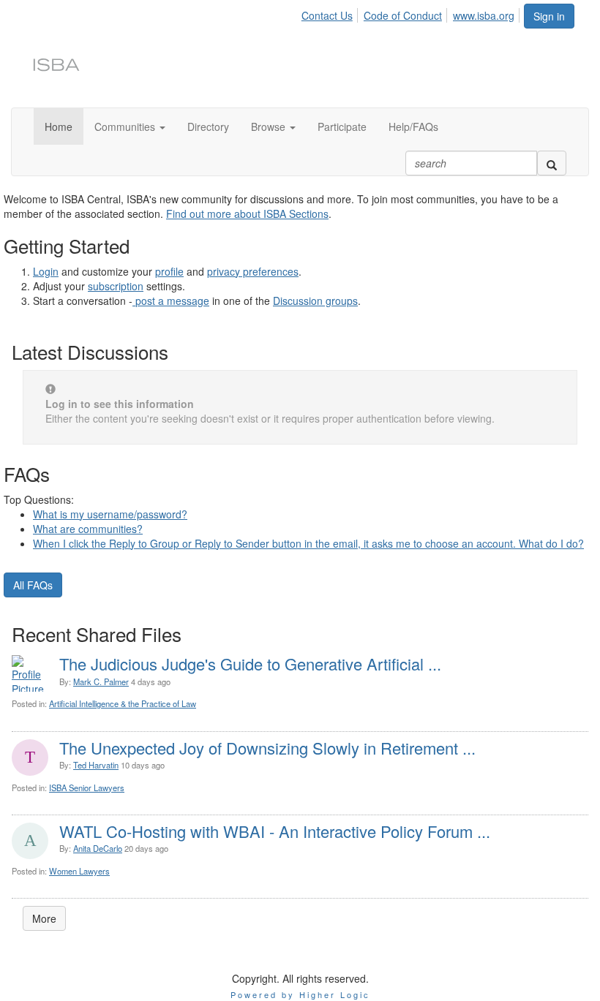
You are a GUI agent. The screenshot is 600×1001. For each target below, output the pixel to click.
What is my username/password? (110, 514)
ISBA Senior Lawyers (86, 787)
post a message (172, 300)
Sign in (549, 16)
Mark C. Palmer (101, 681)
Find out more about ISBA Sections (247, 213)
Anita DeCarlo (97, 848)
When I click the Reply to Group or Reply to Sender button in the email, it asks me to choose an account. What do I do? (308, 543)
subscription (115, 286)
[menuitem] (331, 13)
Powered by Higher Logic (300, 994)
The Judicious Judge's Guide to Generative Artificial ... (250, 663)
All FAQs (33, 585)
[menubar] (412, 13)
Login (46, 271)
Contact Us (327, 15)
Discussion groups (315, 300)
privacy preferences (253, 271)
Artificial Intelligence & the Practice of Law (122, 703)
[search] (551, 163)
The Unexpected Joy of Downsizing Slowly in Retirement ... (267, 747)
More (44, 918)
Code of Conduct (403, 15)
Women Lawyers (79, 871)
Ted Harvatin (96, 765)
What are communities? (88, 528)
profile (169, 271)
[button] (129, 126)
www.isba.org (483, 15)
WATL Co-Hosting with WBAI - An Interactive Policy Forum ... (274, 831)
